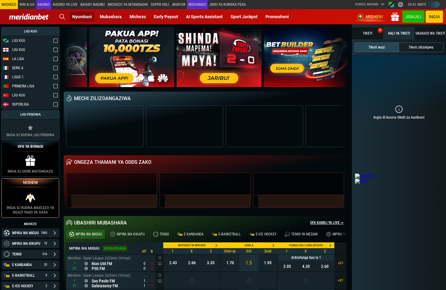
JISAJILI (413, 16)
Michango (197, 4)
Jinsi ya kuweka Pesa (227, 4)
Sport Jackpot (244, 16)
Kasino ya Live (65, 4)
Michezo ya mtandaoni (128, 4)
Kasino (44, 4)
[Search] (62, 16)
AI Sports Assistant (204, 16)
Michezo (138, 16)
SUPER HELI (160, 4)
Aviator (178, 4)
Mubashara (111, 16)
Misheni (374, 16)
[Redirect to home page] (29, 16)
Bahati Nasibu (92, 4)
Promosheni (277, 16)
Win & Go (27, 4)
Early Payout (166, 16)
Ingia (434, 16)
